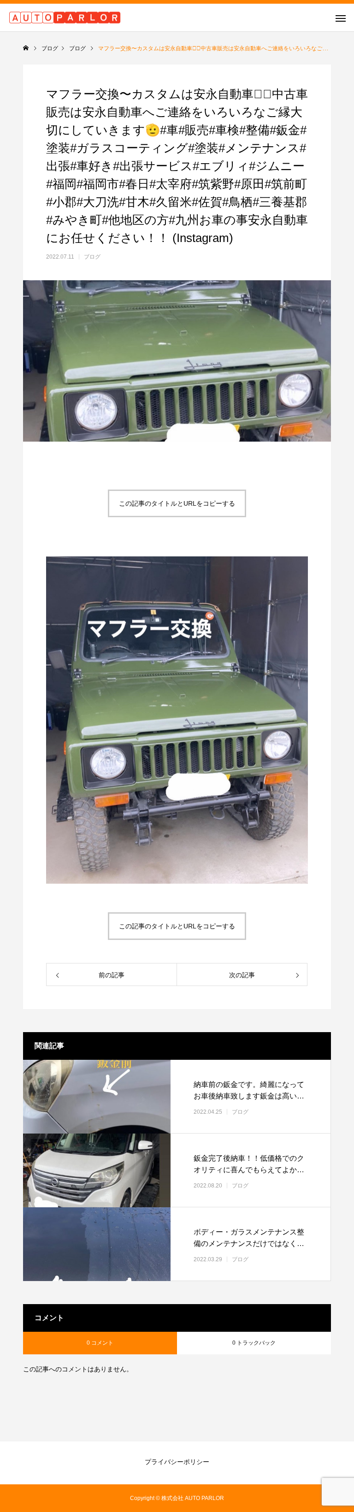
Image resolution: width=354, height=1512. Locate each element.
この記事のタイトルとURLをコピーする (177, 503)
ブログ (92, 257)
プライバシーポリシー (177, 1461)
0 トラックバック (254, 1343)
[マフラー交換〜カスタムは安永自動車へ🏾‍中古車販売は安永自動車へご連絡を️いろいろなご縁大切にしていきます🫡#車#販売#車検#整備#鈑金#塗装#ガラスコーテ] (177, 881)
